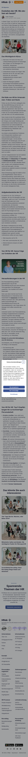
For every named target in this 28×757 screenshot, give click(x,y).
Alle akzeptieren (14, 387)
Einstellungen (14, 394)
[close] (23, 362)
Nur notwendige (14, 390)
